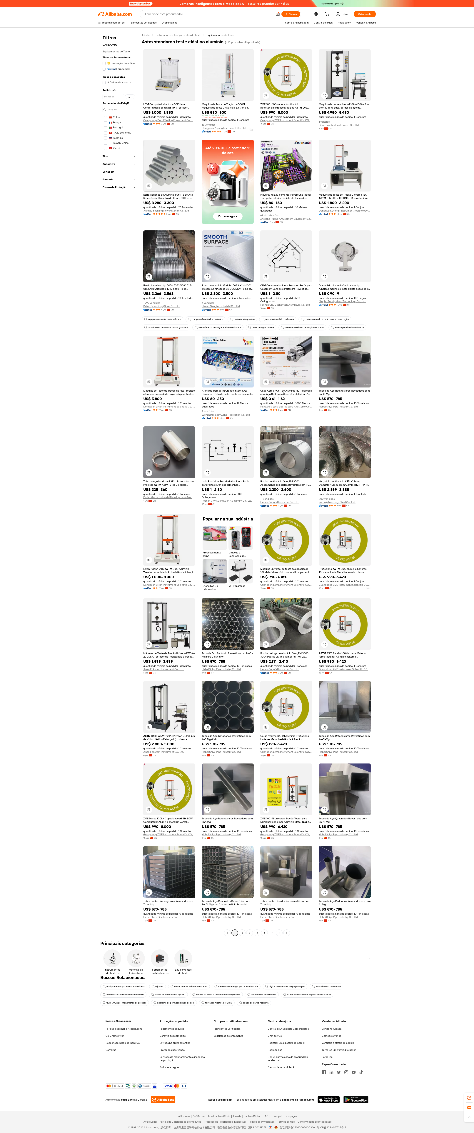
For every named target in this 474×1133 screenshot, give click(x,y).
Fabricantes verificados (227, 1028)
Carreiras (111, 1049)
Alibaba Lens (126, 1099)
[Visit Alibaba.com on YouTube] (353, 1072)
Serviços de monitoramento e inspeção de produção (182, 1058)
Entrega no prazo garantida (175, 1042)
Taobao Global (252, 1116)
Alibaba (146, 35)
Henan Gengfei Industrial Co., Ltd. (221, 306)
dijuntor (159, 986)
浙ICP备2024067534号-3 (331, 1127)
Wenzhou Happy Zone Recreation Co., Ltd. (226, 414)
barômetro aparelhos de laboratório (125, 994)
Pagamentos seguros (172, 1028)
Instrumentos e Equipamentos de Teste (178, 35)
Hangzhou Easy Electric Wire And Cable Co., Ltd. (286, 406)
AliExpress (184, 1116)
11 (279, 932)
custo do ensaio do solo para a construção (327, 319)
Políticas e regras (169, 1067)
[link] (469, 1098)
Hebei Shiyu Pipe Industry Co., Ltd (338, 406)
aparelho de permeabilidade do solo (175, 1002)
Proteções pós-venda (172, 1049)
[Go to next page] (286, 932)
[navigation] (118, 484)
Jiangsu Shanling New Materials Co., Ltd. (166, 210)
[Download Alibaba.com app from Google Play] (355, 1099)
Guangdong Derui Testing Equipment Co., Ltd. (169, 120)
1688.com (199, 1116)
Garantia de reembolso (173, 1035)
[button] (278, 14)
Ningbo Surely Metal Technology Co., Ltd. (342, 301)
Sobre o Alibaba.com (118, 1020)
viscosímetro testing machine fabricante (219, 327)
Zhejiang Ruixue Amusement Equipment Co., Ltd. (286, 218)
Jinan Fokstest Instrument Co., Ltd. (339, 125)
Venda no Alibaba (331, 1028)
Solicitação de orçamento (228, 1035)
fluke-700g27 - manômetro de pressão (126, 1002)
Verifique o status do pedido (338, 1042)
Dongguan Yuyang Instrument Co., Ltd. (224, 128)
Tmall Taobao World (219, 1116)
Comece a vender (332, 1035)
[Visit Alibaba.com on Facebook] (324, 1072)
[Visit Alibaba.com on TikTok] (361, 1072)
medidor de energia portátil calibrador (238, 986)
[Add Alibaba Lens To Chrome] (163, 1099)
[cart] (328, 14)
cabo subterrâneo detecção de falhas (304, 327)
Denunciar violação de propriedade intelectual (288, 1058)
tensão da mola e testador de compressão (218, 994)
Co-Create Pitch (115, 1035)
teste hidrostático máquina (279, 319)
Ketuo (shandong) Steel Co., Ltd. (161, 306)
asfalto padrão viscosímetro (349, 327)
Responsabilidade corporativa (123, 1042)
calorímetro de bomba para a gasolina (168, 327)
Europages (291, 1116)
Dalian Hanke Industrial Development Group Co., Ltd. (169, 497)
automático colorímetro (263, 994)
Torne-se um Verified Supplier (339, 1049)
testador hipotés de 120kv (218, 1002)
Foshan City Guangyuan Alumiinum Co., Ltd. (285, 304)
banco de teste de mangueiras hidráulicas (309, 994)
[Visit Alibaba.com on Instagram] (346, 1072)
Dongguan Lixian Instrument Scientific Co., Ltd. (169, 406)
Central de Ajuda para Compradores (288, 1028)
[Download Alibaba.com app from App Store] (329, 1099)
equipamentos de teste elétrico (164, 319)
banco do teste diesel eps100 (170, 994)
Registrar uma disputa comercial (286, 1042)
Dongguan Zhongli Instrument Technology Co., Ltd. (345, 210)
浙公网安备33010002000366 (297, 1127)
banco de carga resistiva (256, 1002)
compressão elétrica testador (207, 319)
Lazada (237, 1116)
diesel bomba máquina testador (190, 986)
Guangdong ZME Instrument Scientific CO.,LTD (286, 120)
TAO (265, 1116)
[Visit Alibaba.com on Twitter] (339, 1072)
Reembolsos (275, 1049)
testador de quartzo (244, 319)
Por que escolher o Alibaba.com (124, 1028)
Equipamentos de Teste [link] (220, 35)
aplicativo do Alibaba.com (298, 1099)
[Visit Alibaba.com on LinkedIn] (331, 1072)
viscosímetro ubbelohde (328, 986)
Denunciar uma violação (281, 1067)
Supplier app (224, 1099)
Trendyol (276, 1116)
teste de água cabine (263, 327)
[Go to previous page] (227, 932)
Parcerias (327, 1056)
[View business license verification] (270, 1127)
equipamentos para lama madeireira (125, 986)
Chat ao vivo (275, 1035)
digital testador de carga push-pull (287, 986)
